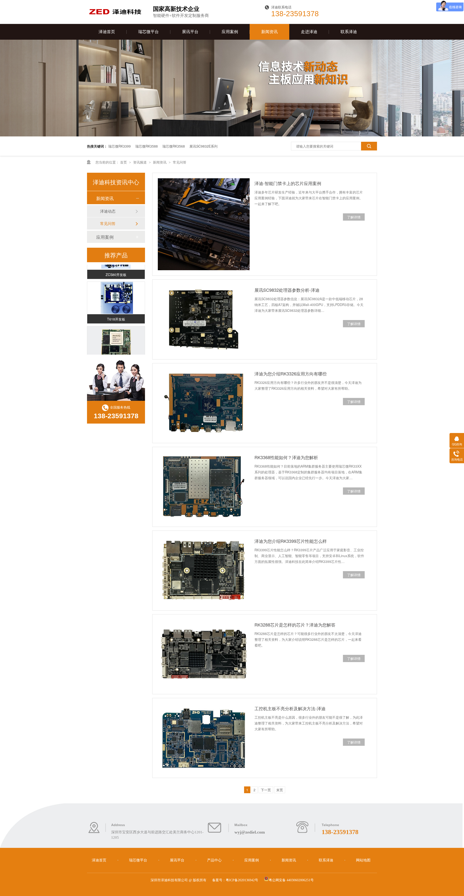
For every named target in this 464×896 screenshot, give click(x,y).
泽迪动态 (108, 211)
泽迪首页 (107, 32)
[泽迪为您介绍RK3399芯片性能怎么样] (204, 570)
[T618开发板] (116, 292)
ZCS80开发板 (116, 268)
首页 (124, 162)
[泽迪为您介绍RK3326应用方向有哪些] (204, 403)
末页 (279, 789)
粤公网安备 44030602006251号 (291, 880)
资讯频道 (140, 162)
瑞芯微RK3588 (146, 146)
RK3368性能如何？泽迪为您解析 (286, 457)
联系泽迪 (349, 32)
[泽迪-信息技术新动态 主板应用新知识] (232, 135)
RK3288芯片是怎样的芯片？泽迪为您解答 (294, 624)
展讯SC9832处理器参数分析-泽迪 (286, 290)
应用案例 (230, 32)
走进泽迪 (309, 32)
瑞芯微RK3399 (119, 146)
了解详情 (354, 217)
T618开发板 (116, 312)
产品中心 (215, 860)
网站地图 (363, 860)
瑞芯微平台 (148, 32)
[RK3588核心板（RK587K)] (116, 336)
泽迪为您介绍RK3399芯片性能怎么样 (290, 541)
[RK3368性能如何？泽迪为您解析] (204, 486)
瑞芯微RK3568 (173, 146)
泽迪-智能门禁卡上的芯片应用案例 (287, 183)
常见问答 (179, 162)
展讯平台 (190, 32)
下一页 (266, 789)
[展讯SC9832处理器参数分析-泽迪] (204, 319)
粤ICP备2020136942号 (242, 880)
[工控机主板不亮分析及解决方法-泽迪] (204, 737)
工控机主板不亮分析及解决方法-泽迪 (290, 708)
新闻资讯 (269, 32)
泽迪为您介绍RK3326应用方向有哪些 (290, 373)
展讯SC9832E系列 (203, 146)
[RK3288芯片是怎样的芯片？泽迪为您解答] (204, 654)
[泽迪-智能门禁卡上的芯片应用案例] (204, 224)
